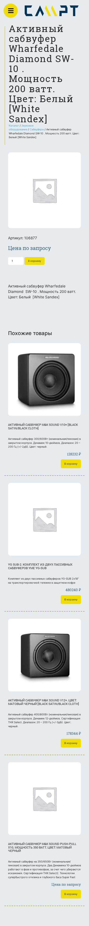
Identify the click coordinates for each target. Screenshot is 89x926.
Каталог (14, 125)
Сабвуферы (37, 129)
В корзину (34, 261)
